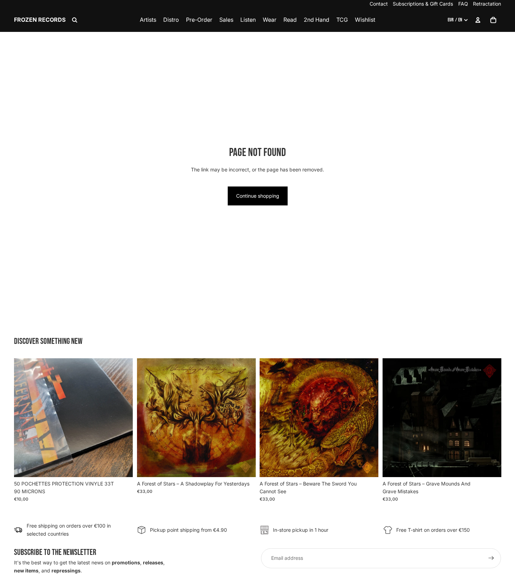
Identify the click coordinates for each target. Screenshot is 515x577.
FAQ (463, 4)
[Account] (478, 20)
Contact (379, 4)
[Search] (74, 20)
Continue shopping (257, 196)
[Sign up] (491, 558)
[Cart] (493, 20)
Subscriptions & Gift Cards (423, 4)
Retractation (487, 4)
